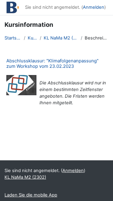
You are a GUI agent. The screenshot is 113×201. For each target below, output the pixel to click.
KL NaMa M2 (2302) (61, 38)
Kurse (32, 38)
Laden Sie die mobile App (31, 195)
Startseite (13, 38)
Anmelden (93, 7)
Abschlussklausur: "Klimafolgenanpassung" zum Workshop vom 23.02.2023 (52, 63)
